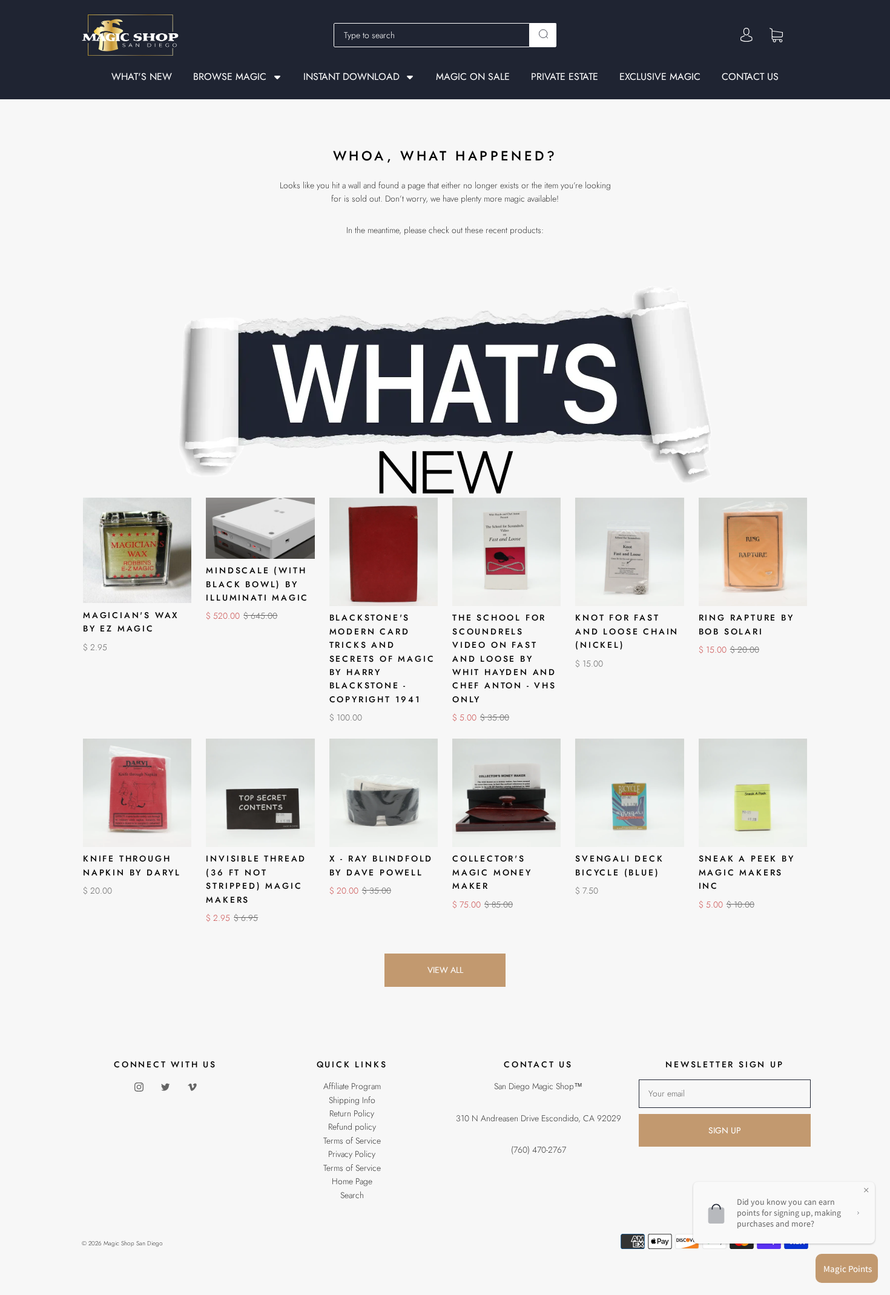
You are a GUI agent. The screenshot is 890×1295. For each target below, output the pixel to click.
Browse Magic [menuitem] (229, 77)
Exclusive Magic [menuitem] (659, 77)
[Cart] (776, 34)
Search (352, 1195)
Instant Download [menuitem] (351, 77)
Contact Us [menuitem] (750, 77)
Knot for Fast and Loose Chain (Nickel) (627, 631)
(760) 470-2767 (538, 1150)
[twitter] (165, 1086)
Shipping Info (352, 1100)
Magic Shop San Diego (133, 1243)
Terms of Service (352, 1141)
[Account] (746, 35)
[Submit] (543, 34)
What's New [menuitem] (141, 77)
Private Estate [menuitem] (564, 77)
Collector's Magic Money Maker (492, 872)
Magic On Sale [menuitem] (473, 77)
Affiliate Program (352, 1086)
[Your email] (725, 1093)
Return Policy (351, 1113)
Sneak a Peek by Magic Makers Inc (747, 872)
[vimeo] (192, 1086)
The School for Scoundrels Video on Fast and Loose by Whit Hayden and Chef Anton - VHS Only (504, 658)
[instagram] (138, 1086)
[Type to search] (432, 35)
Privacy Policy (351, 1154)
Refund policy (352, 1127)
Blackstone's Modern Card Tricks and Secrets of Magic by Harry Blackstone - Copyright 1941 (382, 658)
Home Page (352, 1181)
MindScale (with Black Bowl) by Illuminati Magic (257, 584)
